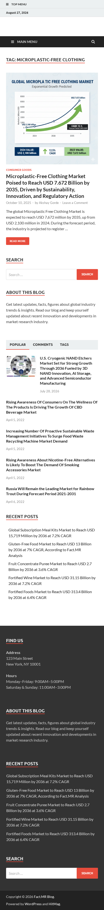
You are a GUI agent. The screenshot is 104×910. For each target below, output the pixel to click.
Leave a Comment (75, 203)
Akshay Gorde (49, 203)
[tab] (17, 345)
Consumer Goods (18, 170)
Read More (16, 240)
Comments (43, 345)
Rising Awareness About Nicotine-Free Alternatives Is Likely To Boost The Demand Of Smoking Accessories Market (50, 465)
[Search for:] (52, 274)
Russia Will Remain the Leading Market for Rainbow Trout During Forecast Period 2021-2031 (50, 491)
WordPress (33, 904)
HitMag (54, 904)
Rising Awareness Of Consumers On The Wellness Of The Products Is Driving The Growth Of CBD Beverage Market (51, 407)
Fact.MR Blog (44, 897)
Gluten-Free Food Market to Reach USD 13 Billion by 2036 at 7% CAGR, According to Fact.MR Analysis (49, 550)
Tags (64, 345)
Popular (18, 345)
